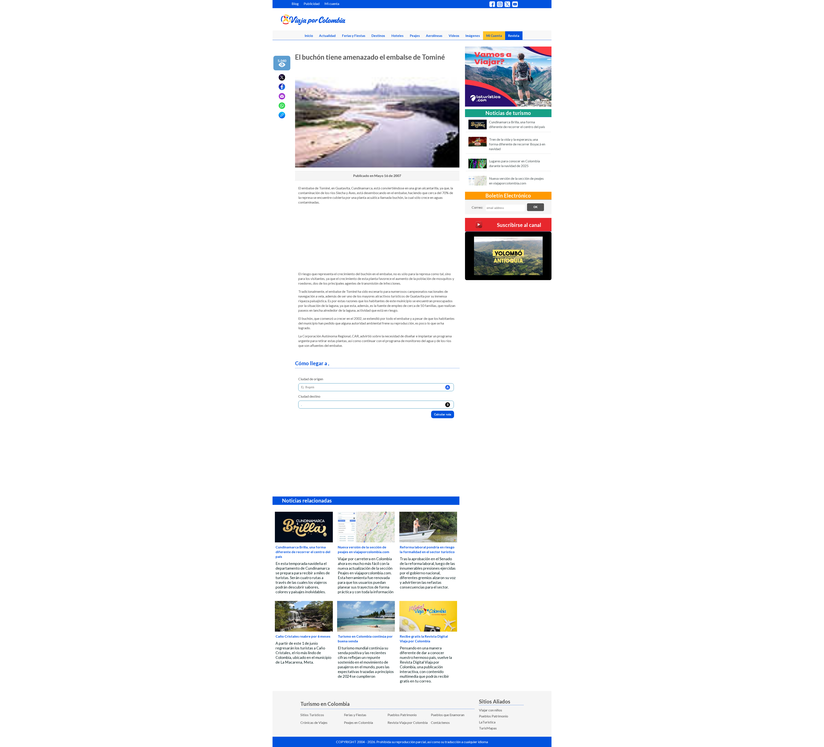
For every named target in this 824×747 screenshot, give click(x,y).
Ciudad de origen (310, 379)
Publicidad (312, 4)
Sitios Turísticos (312, 715)
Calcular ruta (442, 414)
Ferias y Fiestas (353, 36)
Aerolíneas (434, 36)
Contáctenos (440, 722)
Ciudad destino (309, 396)
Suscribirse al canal (519, 225)
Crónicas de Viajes (313, 722)
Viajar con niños (490, 710)
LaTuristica (487, 722)
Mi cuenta (331, 4)
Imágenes (472, 36)
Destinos (378, 36)
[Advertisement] (377, 238)
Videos (454, 36)
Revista (513, 36)
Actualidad (327, 36)
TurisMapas (488, 728)
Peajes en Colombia (358, 722)
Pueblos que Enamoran (447, 715)
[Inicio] (334, 21)
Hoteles (397, 36)
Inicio (309, 36)
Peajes (415, 36)
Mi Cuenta (494, 36)
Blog (295, 4)
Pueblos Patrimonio (402, 715)
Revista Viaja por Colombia (408, 722)
